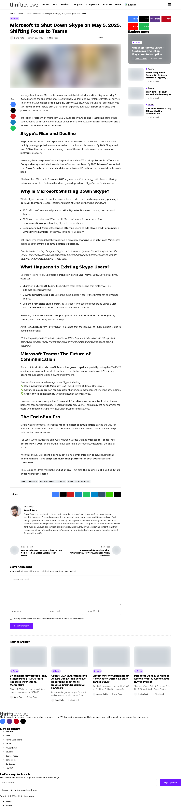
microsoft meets (47, 481)
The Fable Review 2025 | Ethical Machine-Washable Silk (158, 111)
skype (70, 481)
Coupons (9, 752)
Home (12, 13)
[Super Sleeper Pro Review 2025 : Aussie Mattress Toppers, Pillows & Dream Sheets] (136, 74)
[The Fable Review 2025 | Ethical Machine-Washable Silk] (136, 110)
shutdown (60, 481)
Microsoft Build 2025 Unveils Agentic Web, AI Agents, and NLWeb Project (151, 678)
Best (8, 736)
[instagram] (9, 721)
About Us (10, 732)
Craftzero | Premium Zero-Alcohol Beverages (158, 93)
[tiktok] (23, 721)
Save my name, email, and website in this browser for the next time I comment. (48, 619)
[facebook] (2, 721)
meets (24, 481)
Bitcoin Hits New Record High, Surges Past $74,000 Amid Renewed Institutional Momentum (28, 680)
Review (9, 744)
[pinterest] (16, 721)
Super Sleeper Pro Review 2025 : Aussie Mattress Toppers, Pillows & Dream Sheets (158, 75)
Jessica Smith (141, 59)
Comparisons (11, 760)
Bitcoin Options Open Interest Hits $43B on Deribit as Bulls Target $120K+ (111, 678)
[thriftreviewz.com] (14, 714)
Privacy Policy (11, 748)
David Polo (19, 38)
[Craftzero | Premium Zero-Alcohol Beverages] (136, 93)
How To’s (9, 768)
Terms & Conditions (14, 740)
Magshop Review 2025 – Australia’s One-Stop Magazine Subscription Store (148, 51)
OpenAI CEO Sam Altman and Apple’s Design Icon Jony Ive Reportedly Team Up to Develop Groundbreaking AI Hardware (69, 681)
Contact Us (10, 764)
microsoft (33, 481)
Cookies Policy (12, 756)
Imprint (9, 801)
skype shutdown (82, 481)
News (21, 13)
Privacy (9, 806)
